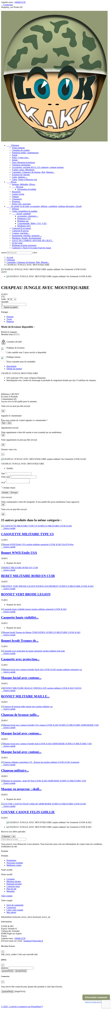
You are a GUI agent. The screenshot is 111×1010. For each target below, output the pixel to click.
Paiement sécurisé (14, 884)
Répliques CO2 (24, 218)
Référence (5, 394)
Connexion (11, 907)
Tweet (9, 319)
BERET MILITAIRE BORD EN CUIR (28, 576)
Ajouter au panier (9, 307)
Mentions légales (13, 881)
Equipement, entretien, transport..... (27, 235)
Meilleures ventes (13, 865)
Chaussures (17, 199)
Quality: (9, 468)
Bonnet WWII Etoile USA (19, 552)
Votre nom (6, 477)
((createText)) (21, 971)
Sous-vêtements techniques (23, 162)
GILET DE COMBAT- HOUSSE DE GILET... (32, 240)
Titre (3, 473)
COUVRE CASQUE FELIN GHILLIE (28, 812)
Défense (15, 209)
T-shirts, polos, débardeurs (23, 170)
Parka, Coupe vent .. (20, 157)
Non (3, 423)
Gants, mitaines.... (19, 177)
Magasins (10, 891)
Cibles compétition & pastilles (24, 211)
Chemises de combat (21, 150)
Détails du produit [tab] (14, 369)
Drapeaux (16, 201)
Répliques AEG (24, 226)
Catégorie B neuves (20, 231)
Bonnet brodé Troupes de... (19, 640)
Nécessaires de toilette (26, 189)
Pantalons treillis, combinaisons (25, 153)
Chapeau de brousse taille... (20, 714)
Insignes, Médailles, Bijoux (23, 184)
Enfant (15, 160)
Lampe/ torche (18, 194)
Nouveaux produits (14, 863)
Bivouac (17, 187)
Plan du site (11, 889)
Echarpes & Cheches (21, 174)
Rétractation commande (96, 997)
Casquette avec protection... (20, 659)
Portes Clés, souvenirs (21, 204)
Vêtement (12, 145)
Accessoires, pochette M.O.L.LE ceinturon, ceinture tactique (38, 167)
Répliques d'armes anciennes (24, 245)
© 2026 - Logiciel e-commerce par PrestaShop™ (22, 1006)
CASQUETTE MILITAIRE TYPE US (27, 534)
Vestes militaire (18, 148)
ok (3, 411)
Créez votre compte (14, 910)
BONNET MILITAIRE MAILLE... (25, 696)
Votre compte (6, 896)
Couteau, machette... (20, 233)
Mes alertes (11, 912)
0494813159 (20, 2)
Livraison (10, 879)
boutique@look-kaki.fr (33, 941)
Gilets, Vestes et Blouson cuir (24, 179)
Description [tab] (11, 366)
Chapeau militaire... (15, 770)
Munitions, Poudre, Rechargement (26, 238)
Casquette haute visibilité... (20, 617)
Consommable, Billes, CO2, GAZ (32, 223)
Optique (15, 196)
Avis (3, 482)
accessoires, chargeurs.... (27, 216)
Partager (10, 316)
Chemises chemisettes (21, 165)
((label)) (4, 968)
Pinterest (10, 321)
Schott (14, 155)
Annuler (5, 493)
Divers (11, 182)
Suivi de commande (14, 905)
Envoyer (14, 493)
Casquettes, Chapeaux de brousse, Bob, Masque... (33, 172)
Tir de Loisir (17, 243)
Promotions (11, 860)
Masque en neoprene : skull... (21, 789)
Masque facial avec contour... (21, 677)
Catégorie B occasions (21, 228)
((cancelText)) (7, 971)
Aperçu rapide (8, 528)
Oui (9, 423)
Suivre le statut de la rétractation (97, 1002)
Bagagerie (16, 192)
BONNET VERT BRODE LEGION (25, 594)
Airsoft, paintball (21, 213)
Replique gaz (23, 221)
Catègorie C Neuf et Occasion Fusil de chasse (31, 248)
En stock (5, 396)
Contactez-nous (13, 886)
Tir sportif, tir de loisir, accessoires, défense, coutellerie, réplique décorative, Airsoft (43, 206)
